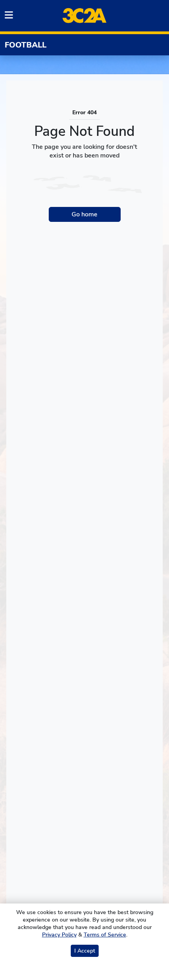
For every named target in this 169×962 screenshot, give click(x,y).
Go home (84, 214)
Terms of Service (105, 934)
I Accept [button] (84, 951)
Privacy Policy (59, 934)
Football (25, 45)
